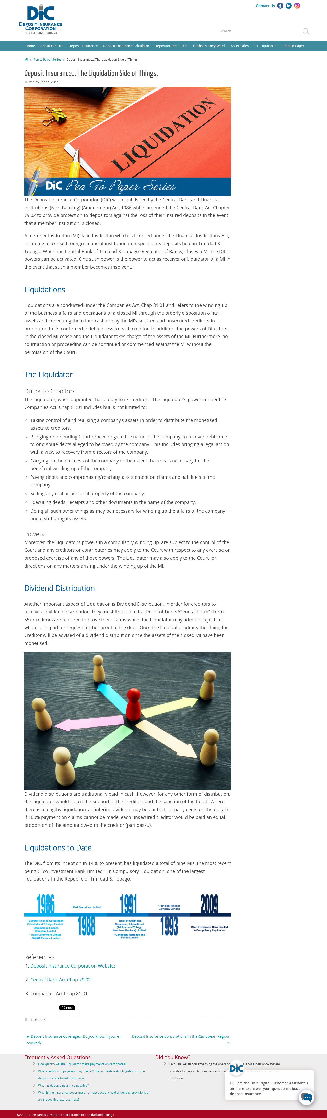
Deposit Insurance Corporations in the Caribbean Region (180, 1036)
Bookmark (37, 1019)
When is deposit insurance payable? (63, 1085)
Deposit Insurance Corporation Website (72, 966)
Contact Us (265, 5)
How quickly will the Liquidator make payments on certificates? (82, 1064)
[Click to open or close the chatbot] (306, 1097)
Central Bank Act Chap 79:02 (60, 979)
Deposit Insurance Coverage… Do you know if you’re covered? (72, 1039)
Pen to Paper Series (47, 59)
